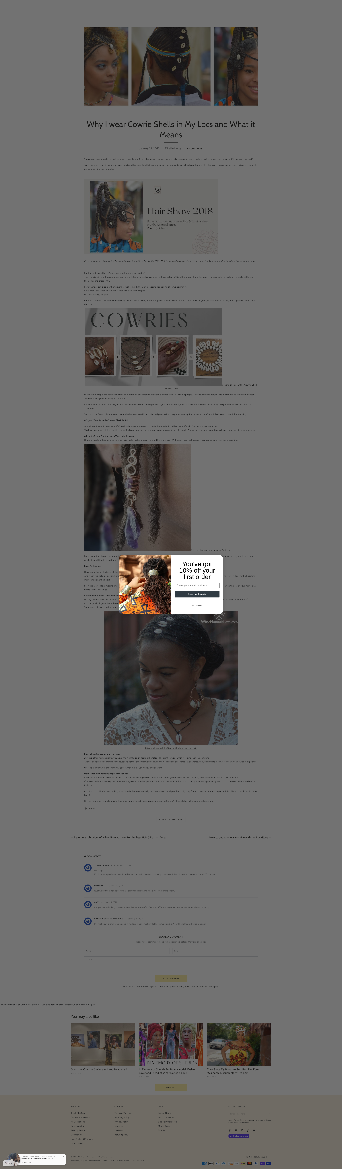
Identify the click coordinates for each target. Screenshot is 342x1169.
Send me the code (197, 594)
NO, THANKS (197, 605)
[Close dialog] (220, 557)
